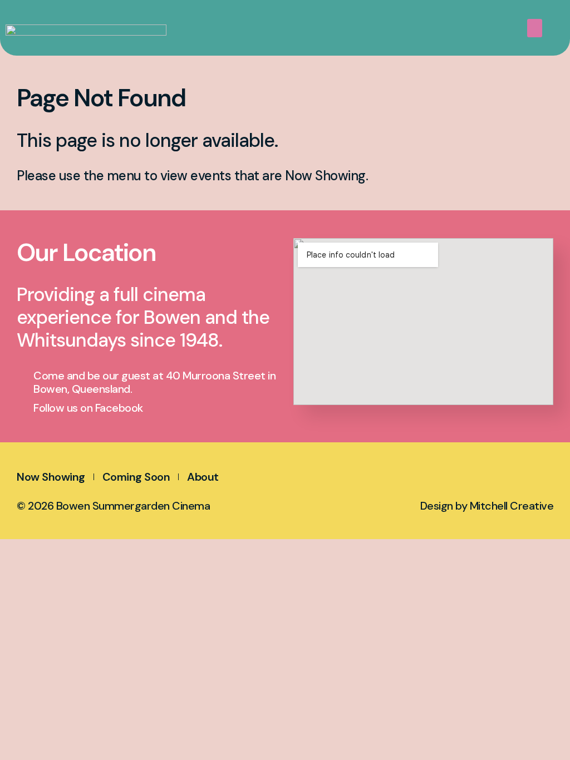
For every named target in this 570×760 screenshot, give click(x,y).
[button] (535, 28)
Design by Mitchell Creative (487, 506)
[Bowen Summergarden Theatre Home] (111, 15)
